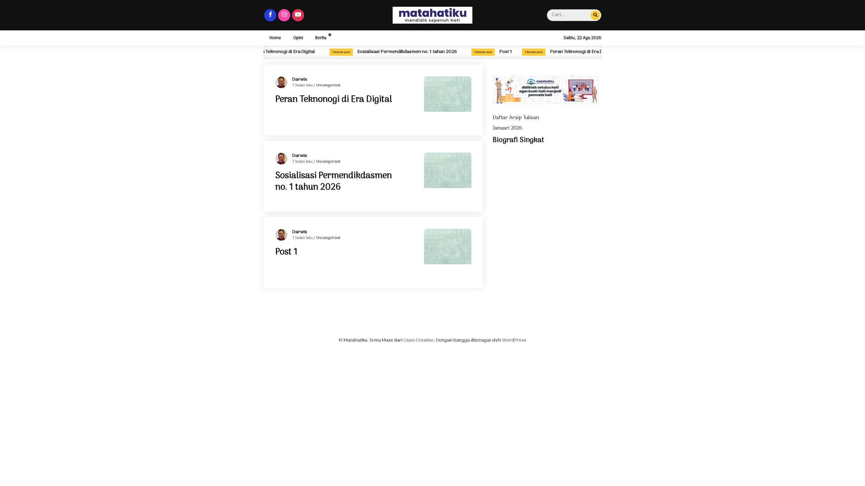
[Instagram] (284, 15)
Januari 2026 (507, 128)
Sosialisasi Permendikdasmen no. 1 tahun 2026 (405, 52)
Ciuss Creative (418, 340)
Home (275, 38)
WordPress (514, 340)
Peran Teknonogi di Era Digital (579, 52)
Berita (320, 38)
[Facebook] (270, 15)
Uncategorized (328, 85)
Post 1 (503, 52)
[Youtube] (298, 15)
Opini (298, 38)
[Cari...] (595, 15)
